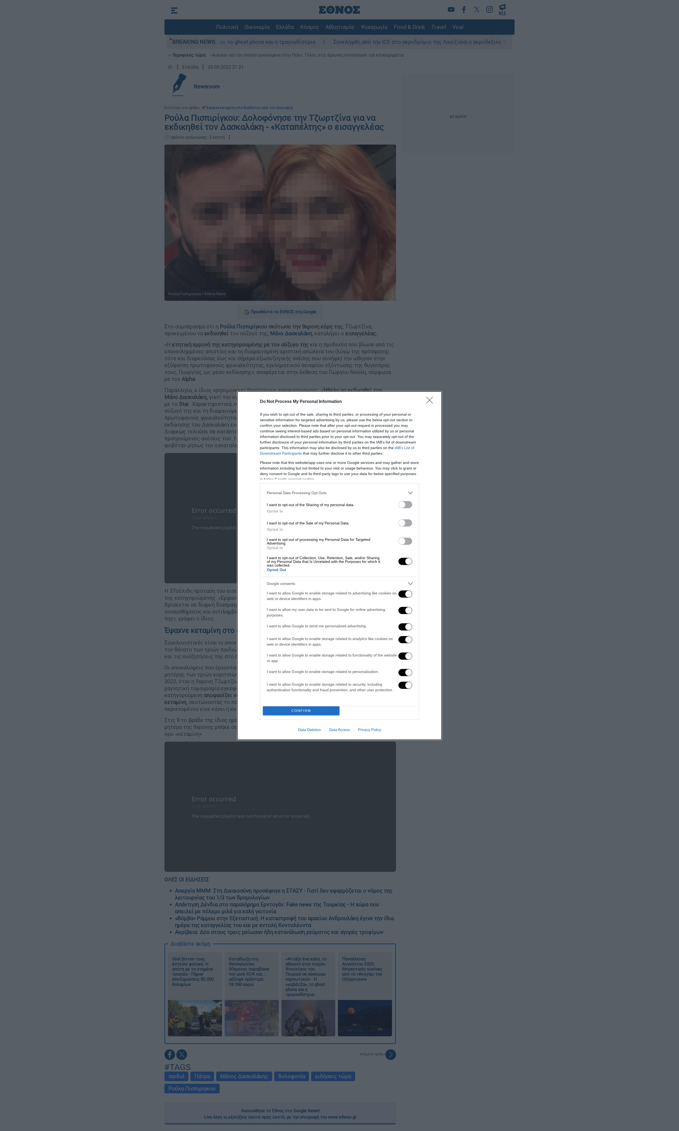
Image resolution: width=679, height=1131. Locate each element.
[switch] (405, 504)
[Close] (431, 402)
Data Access (339, 730)
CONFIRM (301, 711)
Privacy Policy (369, 730)
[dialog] (339, 566)
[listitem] (339, 493)
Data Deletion (309, 730)
